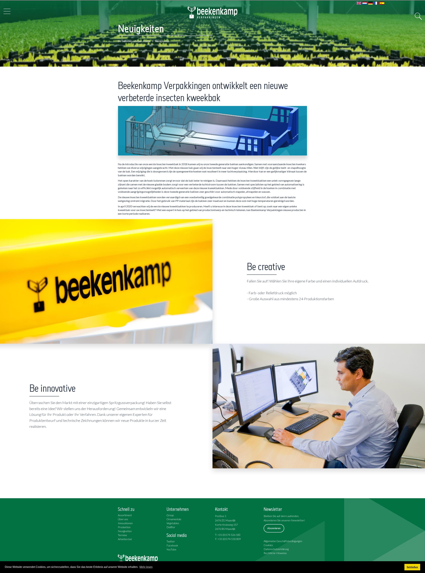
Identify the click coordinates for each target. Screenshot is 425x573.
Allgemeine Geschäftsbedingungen (283, 541)
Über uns (123, 519)
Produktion (124, 527)
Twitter (171, 541)
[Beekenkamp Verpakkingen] (212, 12)
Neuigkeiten (125, 531)
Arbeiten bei (125, 539)
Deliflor (171, 527)
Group (170, 515)
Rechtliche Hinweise (275, 553)
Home (146, 41)
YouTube (171, 549)
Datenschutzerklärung (276, 549)
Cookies (268, 545)
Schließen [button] (412, 567)
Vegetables (173, 523)
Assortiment (125, 515)
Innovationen (125, 523)
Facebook (172, 545)
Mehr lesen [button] (146, 567)
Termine (122, 535)
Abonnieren (274, 528)
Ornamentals (174, 519)
